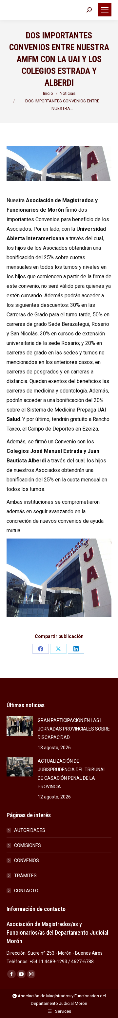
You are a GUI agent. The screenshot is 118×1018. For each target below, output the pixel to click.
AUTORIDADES (29, 830)
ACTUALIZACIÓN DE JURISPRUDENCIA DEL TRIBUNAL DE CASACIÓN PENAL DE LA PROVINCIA (72, 773)
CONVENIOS (26, 860)
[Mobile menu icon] (104, 9)
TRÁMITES (25, 875)
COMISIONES (27, 845)
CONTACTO (26, 890)
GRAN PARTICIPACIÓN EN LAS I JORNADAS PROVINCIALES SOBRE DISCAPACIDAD (74, 729)
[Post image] (20, 726)
